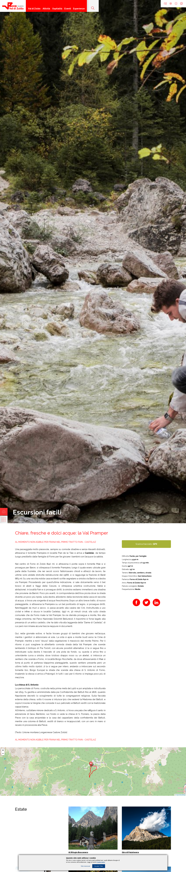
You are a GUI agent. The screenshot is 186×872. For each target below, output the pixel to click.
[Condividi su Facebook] (136, 607)
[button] (91, 764)
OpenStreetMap (180, 795)
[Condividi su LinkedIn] (156, 607)
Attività (46, 8)
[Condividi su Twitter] (146, 607)
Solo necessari (85, 866)
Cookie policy (101, 862)
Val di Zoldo (34, 8)
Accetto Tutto (98, 866)
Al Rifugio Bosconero (78, 852)
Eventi (67, 8)
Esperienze (79, 8)
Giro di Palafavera (130, 852)
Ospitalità (57, 8)
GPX (155, 544)
